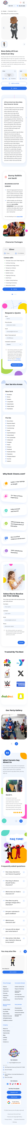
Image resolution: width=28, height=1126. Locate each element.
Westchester (10, 404)
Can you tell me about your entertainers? (13, 930)
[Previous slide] (3, 28)
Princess (5, 993)
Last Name (5, 610)
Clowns (5, 986)
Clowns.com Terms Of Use (14, 1114)
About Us (5, 1028)
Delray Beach (10, 435)
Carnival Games (19, 1010)
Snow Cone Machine (18, 992)
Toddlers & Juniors (7, 1020)
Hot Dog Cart (18, 994)
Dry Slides (5, 1011)
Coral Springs (10, 428)
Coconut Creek (11, 426)
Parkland (9, 449)
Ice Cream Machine (19, 996)
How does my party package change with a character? (13, 903)
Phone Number (8, 322)
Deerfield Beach (11, 433)
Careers (5, 1039)
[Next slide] (24, 28)
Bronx (8, 397)
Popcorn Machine (19, 989)
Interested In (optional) (10, 341)
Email (6, 328)
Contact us (6, 1042)
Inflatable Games (7, 1018)
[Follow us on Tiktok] (13, 1084)
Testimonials (6, 1033)
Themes (5, 997)
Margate (9, 442)
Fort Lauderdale (11, 437)
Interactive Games (19, 1012)
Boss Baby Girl (5, 969)
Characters (6, 991)
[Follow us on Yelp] (20, 1084)
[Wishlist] (20, 2)
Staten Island (10, 406)
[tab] (12, 294)
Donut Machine (19, 999)
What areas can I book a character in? (13, 893)
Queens (9, 399)
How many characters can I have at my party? (13, 873)
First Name (5, 604)
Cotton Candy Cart (19, 986)
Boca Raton (10, 421)
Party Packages (7, 983)
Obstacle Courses (7, 1016)
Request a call (14, 1092)
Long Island (10, 401)
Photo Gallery (6, 1030)
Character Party (12, 11)
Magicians (5, 989)
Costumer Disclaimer (19, 1119)
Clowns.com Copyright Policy (14, 1117)
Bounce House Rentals (6, 1005)
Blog (4, 1035)
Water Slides (6, 1013)
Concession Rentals (20, 983)
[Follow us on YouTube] (18, 1084)
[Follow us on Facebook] (7, 1084)
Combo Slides (6, 1009)
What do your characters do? (10, 921)
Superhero (5, 995)
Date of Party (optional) (10, 335)
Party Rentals (18, 1004)
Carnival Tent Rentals (18, 1015)
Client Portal (14, 1097)
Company (5, 1025)
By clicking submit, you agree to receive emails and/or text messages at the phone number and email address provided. (15, 633)
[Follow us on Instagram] (10, 1084)
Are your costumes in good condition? (12, 913)
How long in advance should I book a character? (12, 883)
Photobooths (18, 1008)
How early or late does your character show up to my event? (13, 940)
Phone (4, 623)
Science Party (6, 1000)
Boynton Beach (11, 423)
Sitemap (15, 1122)
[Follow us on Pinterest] (15, 1084)
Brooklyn (9, 394)
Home (4, 11)
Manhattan (10, 409)
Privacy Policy (17, 360)
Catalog (5, 1037)
